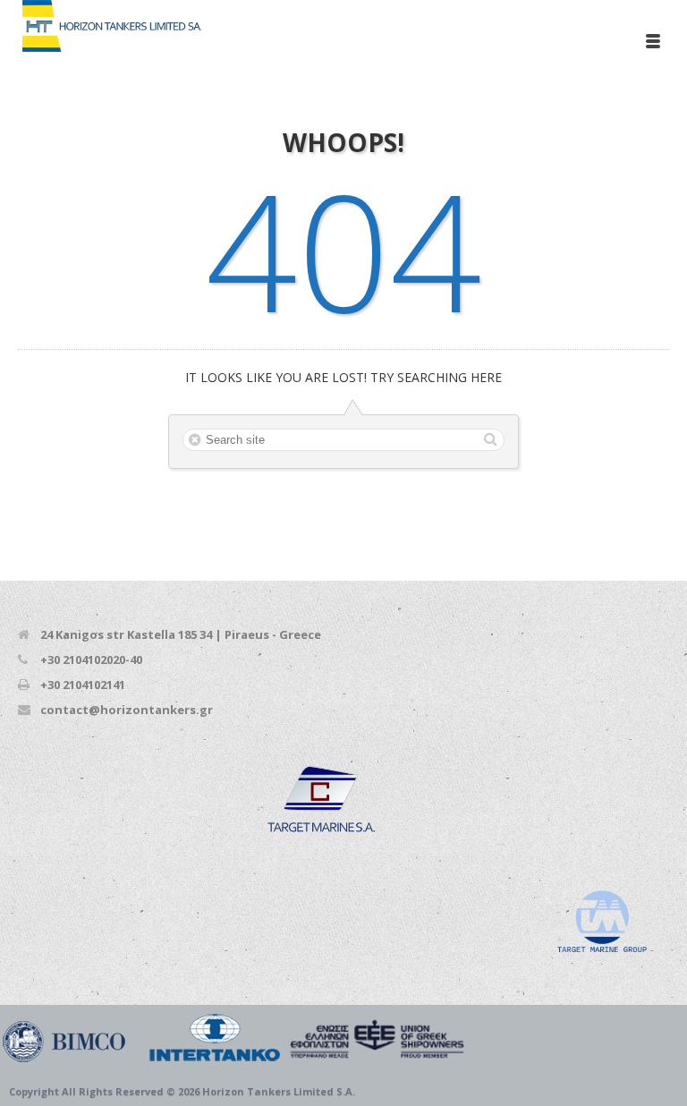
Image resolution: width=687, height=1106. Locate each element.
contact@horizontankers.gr (126, 710)
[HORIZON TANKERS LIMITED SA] (233, 1038)
